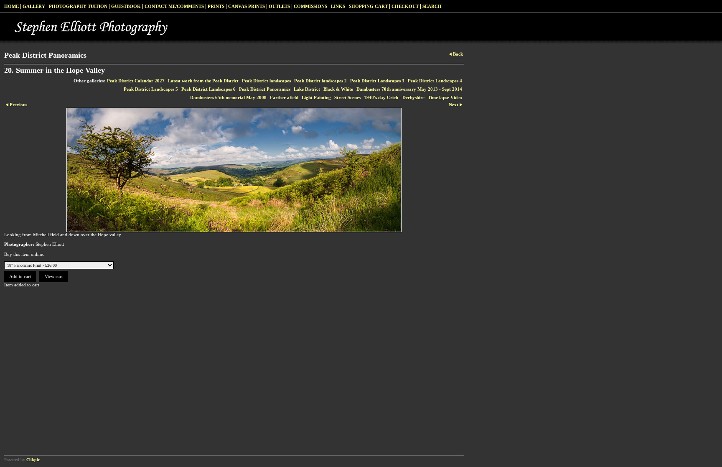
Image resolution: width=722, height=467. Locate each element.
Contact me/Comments (174, 6)
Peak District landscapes (266, 80)
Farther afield (284, 97)
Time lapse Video (445, 97)
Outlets (279, 6)
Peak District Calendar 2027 (136, 80)
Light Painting (316, 97)
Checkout (405, 6)
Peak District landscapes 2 (320, 80)
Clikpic (33, 459)
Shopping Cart (368, 6)
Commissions (310, 6)
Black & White (338, 89)
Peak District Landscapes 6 (208, 89)
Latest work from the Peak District (203, 80)
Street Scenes (347, 97)
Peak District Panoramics (264, 89)
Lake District (307, 89)
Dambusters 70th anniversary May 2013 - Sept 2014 (409, 89)
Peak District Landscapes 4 (435, 80)
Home (11, 6)
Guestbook (126, 6)
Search (432, 6)
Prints (216, 6)
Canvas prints (246, 6)
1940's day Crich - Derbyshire (394, 97)
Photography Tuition (78, 6)
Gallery (34, 6)
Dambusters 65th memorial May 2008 (228, 97)
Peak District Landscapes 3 (377, 80)
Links (338, 6)
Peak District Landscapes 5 (151, 89)
